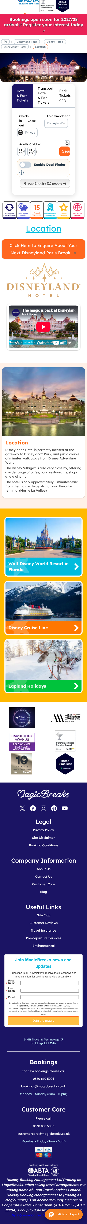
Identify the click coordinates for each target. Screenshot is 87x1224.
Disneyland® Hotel (15, 46)
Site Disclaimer (43, 838)
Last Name (11, 989)
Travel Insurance (43, 930)
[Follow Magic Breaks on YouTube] (65, 808)
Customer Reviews (44, 923)
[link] (43, 24)
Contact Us (43, 876)
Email (11, 997)
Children (32, 144)
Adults (22, 144)
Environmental (44, 946)
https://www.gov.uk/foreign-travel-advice (43, 1215)
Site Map (43, 915)
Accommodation (57, 116)
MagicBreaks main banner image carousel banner (43, 55)
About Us (43, 869)
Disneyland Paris (26, 41)
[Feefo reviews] (47, 11)
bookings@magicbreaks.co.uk (43, 1086)
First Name (11, 981)
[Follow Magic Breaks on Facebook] (33, 808)
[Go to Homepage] (5, 42)
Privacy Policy (43, 830)
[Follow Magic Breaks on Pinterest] (54, 808)
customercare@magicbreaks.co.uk (44, 1134)
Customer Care (43, 884)
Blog (43, 892)
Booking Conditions (43, 845)
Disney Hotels (55, 41)
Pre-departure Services (43, 938)
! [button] (21, 172)
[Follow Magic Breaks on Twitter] (22, 808)
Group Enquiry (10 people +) (45, 183)
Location (40, 46)
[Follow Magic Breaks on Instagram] (43, 808)
